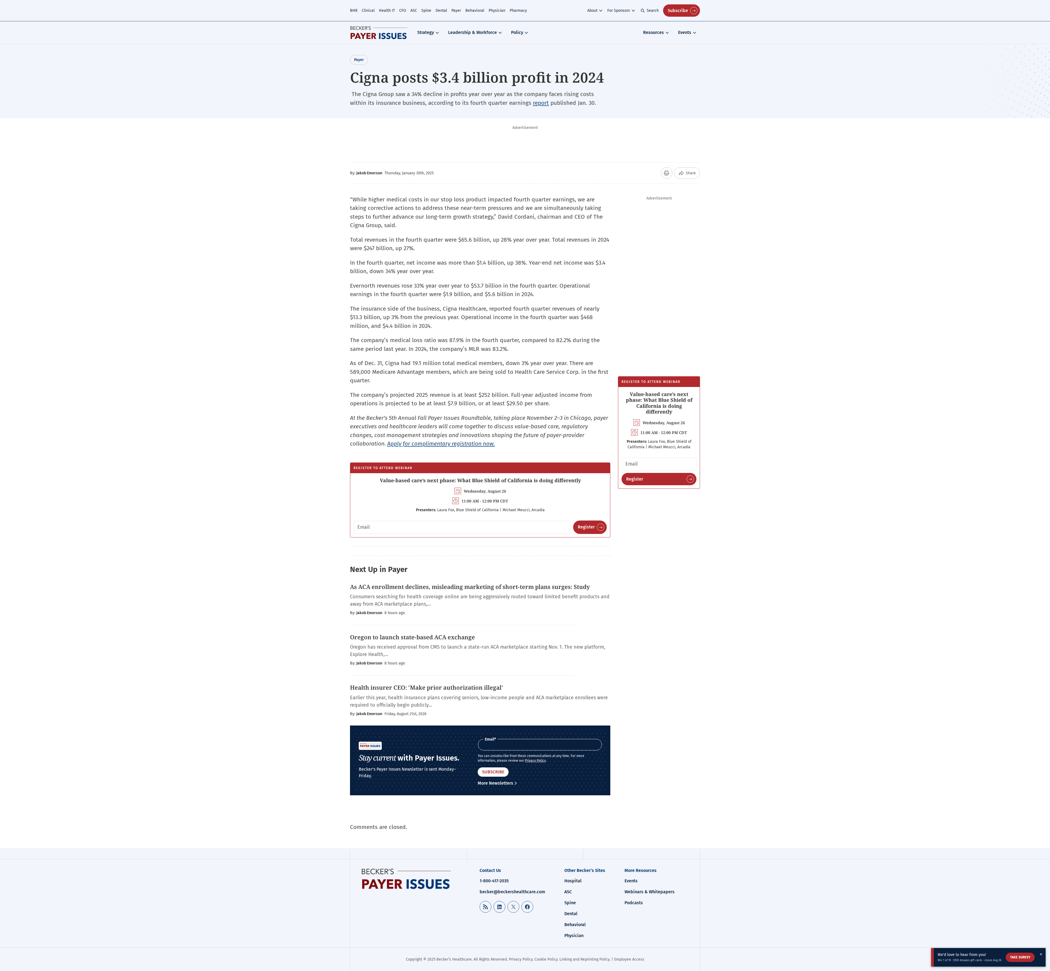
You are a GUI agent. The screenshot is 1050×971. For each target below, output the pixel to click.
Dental (441, 10)
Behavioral (474, 10)
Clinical (368, 10)
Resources (653, 32)
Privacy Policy (535, 760)
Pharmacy (518, 10)
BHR (353, 10)
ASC (413, 10)
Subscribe (678, 10)
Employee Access (629, 959)
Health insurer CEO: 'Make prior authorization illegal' (426, 687)
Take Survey (1020, 957)
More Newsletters (495, 783)
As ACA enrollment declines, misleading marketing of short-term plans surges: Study (470, 587)
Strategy (425, 32)
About (592, 10)
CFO (402, 10)
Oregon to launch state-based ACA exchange (412, 637)
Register (586, 527)
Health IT (387, 10)
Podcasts (634, 902)
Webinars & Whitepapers (650, 891)
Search (653, 10)
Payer (456, 10)
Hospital (573, 880)
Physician (497, 10)
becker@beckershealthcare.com (512, 891)
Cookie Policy (546, 959)
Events (684, 32)
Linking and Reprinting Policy (584, 959)
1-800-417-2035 (494, 880)
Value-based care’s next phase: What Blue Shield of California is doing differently (480, 480)
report (541, 102)
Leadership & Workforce (472, 32)
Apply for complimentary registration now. (441, 443)
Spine (426, 10)
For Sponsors (618, 10)
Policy (517, 32)
